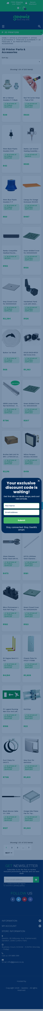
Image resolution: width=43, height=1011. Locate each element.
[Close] (39, 481)
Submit (21, 520)
